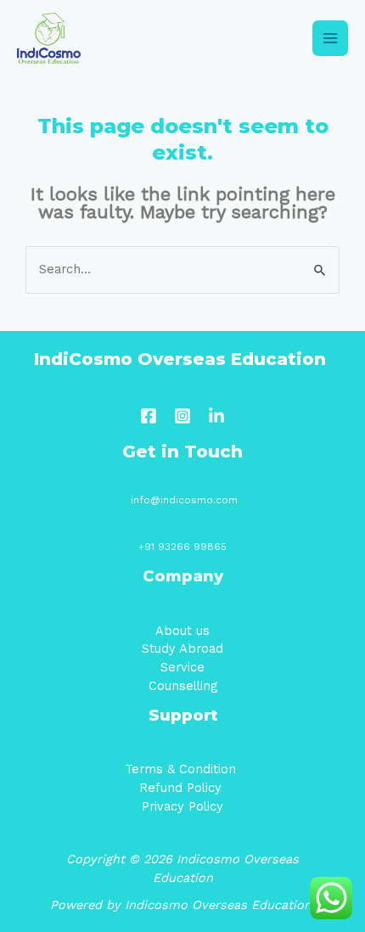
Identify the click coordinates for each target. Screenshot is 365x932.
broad (205, 648)
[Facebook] (148, 416)
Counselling (183, 685)
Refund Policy (182, 787)
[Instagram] (182, 416)
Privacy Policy (182, 806)
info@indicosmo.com (184, 500)
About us (182, 630)
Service (182, 667)
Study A (165, 648)
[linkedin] (216, 416)
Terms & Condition (182, 769)
